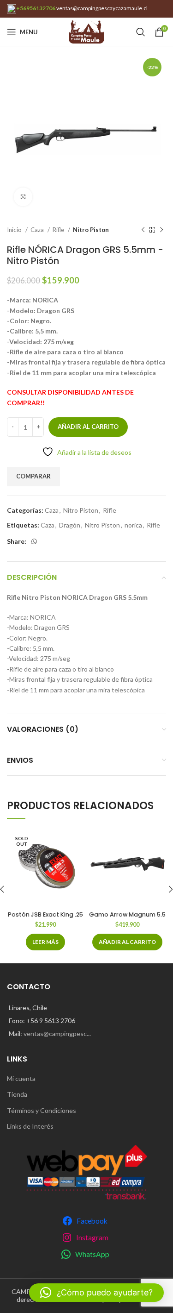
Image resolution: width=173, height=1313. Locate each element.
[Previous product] (143, 230)
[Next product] (161, 230)
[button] (127, 942)
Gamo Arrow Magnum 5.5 (127, 914)
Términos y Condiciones (41, 1110)
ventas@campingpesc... (57, 1033)
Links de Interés (30, 1126)
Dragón (69, 525)
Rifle (59, 229)
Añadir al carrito (88, 426)
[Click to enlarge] (23, 197)
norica (133, 525)
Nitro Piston (91, 229)
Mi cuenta (21, 1078)
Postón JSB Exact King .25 (45, 914)
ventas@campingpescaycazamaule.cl (102, 8)
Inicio (15, 229)
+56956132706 (35, 8)
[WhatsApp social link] (34, 541)
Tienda (17, 1094)
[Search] (140, 32)
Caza (37, 229)
